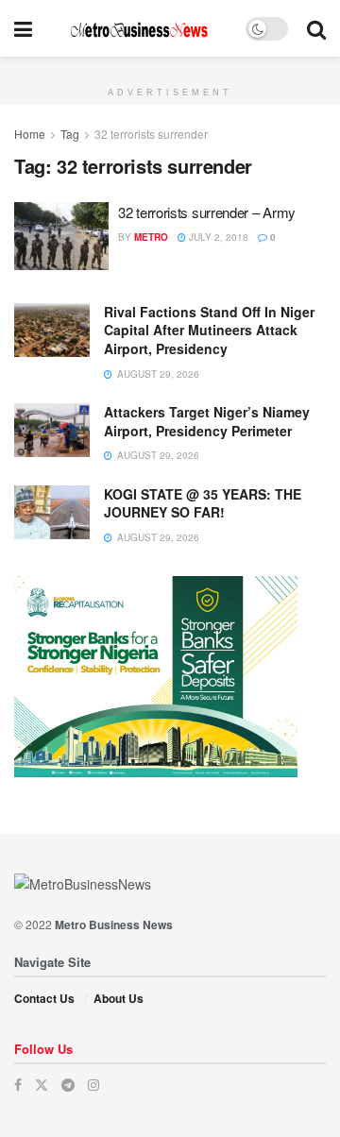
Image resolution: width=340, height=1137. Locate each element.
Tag (69, 134)
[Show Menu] (23, 28)
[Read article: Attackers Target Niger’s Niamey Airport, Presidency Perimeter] (52, 430)
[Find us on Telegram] (68, 1084)
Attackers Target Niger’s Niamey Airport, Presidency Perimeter (207, 421)
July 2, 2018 (217, 237)
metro (151, 237)
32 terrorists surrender (151, 134)
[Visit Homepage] (139, 28)
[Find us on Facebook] (18, 1084)
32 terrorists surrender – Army (207, 212)
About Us (119, 998)
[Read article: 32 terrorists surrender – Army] (61, 236)
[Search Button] (316, 28)
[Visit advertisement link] (170, 67)
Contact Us (44, 998)
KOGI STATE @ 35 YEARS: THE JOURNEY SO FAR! (202, 503)
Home (29, 134)
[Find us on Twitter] (41, 1084)
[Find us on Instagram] (93, 1084)
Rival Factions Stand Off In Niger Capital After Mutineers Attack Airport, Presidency (209, 330)
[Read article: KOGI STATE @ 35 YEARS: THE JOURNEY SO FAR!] (52, 512)
